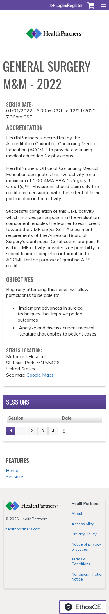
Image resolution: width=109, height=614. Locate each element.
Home (12, 470)
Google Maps (40, 375)
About (77, 513)
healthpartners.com (23, 529)
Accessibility (83, 523)
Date (67, 418)
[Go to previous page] (10, 431)
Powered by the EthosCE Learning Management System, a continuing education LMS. (82, 607)
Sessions (15, 476)
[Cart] (90, 8)
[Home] (54, 27)
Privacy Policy (84, 534)
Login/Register (69, 5)
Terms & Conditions (81, 561)
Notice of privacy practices (86, 546)
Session (15, 418)
